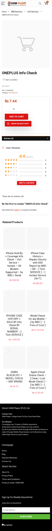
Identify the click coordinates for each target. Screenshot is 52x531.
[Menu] (3, 3)
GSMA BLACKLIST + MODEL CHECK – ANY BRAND (14, 376)
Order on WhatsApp (20, 124)
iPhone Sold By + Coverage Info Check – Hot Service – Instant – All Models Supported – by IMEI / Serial (14, 264)
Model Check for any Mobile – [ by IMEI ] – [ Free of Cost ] (38, 320)
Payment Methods (9, 458)
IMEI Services (16, 12)
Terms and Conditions (11, 479)
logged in (17, 210)
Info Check (5, 86)
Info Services (33, 12)
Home (4, 12)
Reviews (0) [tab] (8, 138)
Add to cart (16, 116)
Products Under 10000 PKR (13, 483)
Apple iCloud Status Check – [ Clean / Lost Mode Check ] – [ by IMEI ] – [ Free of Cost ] (38, 379)
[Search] (40, 3)
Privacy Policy (7, 476)
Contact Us (6, 461)
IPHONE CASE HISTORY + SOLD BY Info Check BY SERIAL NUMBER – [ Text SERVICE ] (14, 325)
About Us (5, 472)
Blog (3, 454)
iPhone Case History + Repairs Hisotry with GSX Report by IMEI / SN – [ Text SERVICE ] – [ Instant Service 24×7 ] (37, 266)
